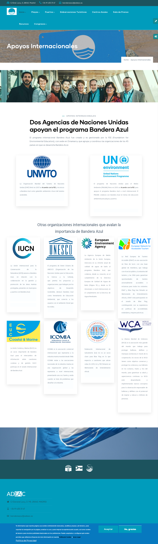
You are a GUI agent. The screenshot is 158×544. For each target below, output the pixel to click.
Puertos (49, 12)
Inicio (21, 12)
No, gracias (130, 529)
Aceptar (108, 529)
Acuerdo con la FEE (49, 187)
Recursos (24, 24)
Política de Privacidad (26, 541)
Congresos (39, 24)
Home (126, 60)
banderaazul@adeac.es (21, 516)
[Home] (12, 11)
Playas (34, 12)
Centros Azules (100, 12)
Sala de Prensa (120, 12)
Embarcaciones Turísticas (73, 12)
